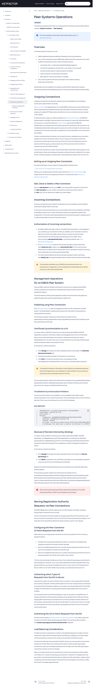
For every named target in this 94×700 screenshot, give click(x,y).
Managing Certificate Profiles (17, 80)
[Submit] (66, 3)
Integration (7, 141)
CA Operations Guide (14, 35)
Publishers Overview (43, 308)
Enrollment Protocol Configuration (15, 67)
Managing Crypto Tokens (16, 84)
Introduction (8, 11)
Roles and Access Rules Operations (16, 112)
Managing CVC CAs (15, 117)
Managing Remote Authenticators (14, 89)
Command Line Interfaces (15, 137)
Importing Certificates (15, 129)
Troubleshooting (9, 149)
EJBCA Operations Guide (13, 31)
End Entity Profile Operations (17, 62)
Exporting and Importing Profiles (18, 72)
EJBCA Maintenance (15, 55)
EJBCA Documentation (44, 10)
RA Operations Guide (14, 133)
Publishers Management (16, 121)
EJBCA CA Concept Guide (13, 23)
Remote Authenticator (72, 118)
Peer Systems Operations (16, 102)
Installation (8, 15)
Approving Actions (15, 43)
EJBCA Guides (8, 145)
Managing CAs (13, 76)
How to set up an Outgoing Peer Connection (49, 168)
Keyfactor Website (39, 3)
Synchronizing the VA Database (18, 51)
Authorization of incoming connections (62, 617)
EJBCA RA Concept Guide (13, 27)
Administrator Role (46, 244)
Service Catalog (50, 3)
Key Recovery (13, 125)
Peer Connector (40, 107)
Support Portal (59, 3)
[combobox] (77, 3)
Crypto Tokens (62, 123)
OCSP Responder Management (18, 98)
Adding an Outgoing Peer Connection (18, 106)
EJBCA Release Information (12, 153)
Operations (8, 19)
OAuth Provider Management (17, 94)
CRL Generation (14, 47)
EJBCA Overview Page (15, 39)
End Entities (13, 59)
